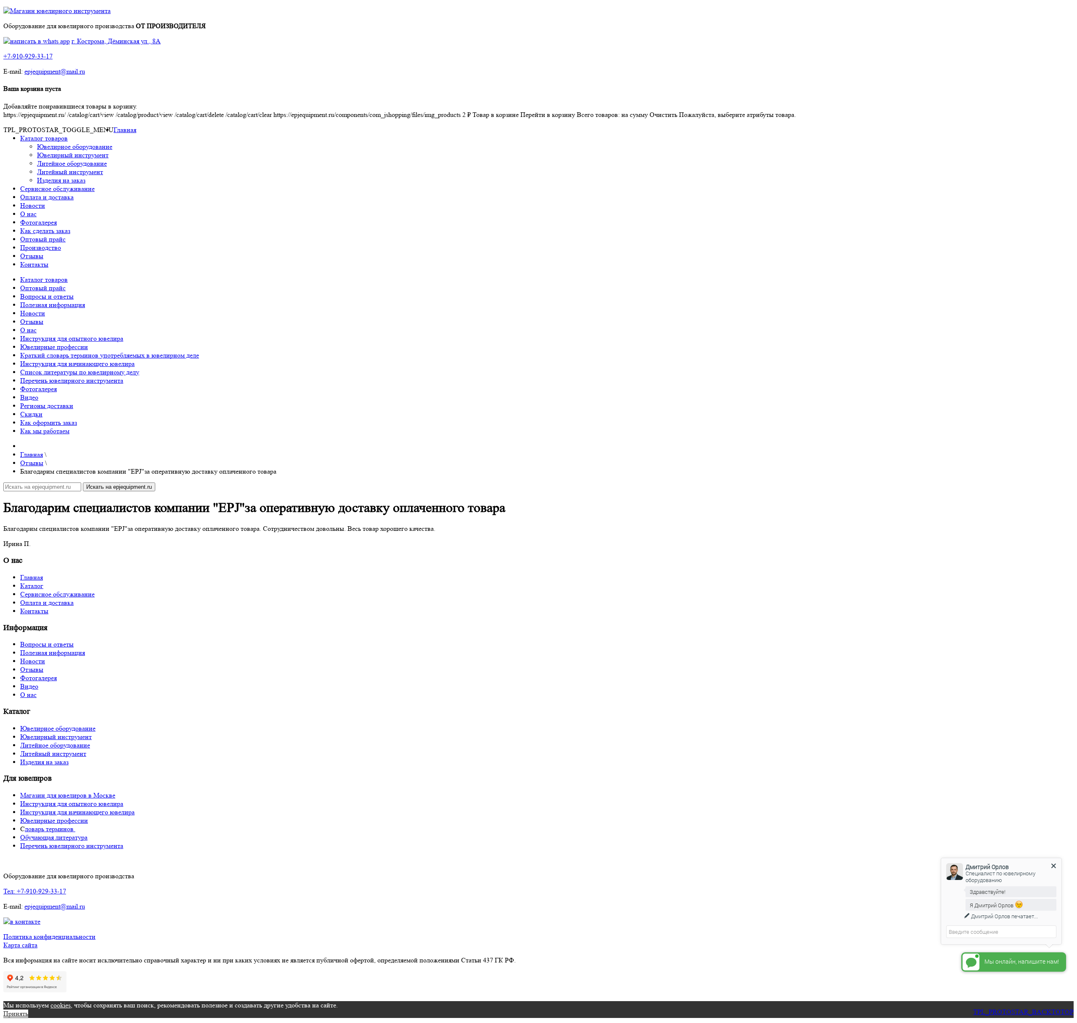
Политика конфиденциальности (49, 937)
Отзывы (31, 256)
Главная (125, 130)
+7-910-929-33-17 (28, 56)
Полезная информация (52, 305)
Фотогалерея (38, 222)
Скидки (31, 414)
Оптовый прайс (43, 239)
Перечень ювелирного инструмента (71, 380)
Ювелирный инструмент (73, 155)
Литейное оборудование (72, 163)
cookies (60, 1005)
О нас (28, 214)
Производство (40, 248)
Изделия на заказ (61, 180)
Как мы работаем (44, 431)
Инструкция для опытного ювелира (71, 338)
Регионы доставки (46, 406)
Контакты (34, 264)
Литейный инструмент (70, 172)
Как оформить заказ (48, 423)
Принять (15, 1014)
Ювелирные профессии (54, 347)
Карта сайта (20, 945)
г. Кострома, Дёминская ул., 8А (116, 41)
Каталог (31, 586)
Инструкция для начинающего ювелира (77, 364)
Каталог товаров (44, 138)
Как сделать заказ (45, 231)
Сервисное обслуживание (57, 189)
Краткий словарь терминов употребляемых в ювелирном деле (109, 355)
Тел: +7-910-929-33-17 (34, 891)
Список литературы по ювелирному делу (79, 372)
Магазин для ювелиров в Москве (67, 795)
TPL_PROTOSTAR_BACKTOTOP (1023, 1012)
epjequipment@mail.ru (54, 71)
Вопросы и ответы (47, 296)
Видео (29, 397)
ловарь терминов (50, 829)
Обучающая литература (54, 837)
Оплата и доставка (47, 197)
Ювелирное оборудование (74, 147)
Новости (32, 205)
